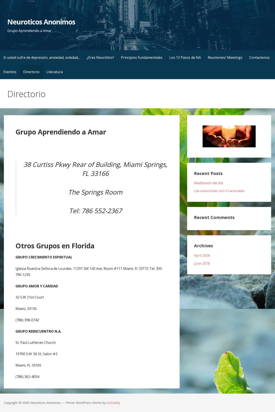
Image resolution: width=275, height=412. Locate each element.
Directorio (31, 71)
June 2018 (202, 263)
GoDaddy (113, 403)
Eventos (9, 71)
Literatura (54, 71)
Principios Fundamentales (141, 57)
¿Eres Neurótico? (100, 57)
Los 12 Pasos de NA (185, 57)
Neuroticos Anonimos (41, 21)
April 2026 (202, 255)
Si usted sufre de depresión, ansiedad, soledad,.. (41, 57)
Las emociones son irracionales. (219, 191)
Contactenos (259, 57)
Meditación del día (208, 183)
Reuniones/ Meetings (225, 57)
